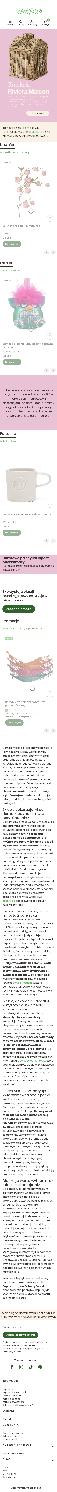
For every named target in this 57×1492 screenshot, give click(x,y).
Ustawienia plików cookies (17, 1405)
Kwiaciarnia (9, 1477)
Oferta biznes (10, 1473)
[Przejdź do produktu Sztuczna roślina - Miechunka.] (28, 191)
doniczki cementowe (32, 1061)
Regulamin (8, 1389)
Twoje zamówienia (13, 1433)
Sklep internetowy (25, 1487)
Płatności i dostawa (13, 1453)
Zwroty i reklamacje (13, 1395)
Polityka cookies (11, 1398)
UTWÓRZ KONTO (35, 132)
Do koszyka (11, 244)
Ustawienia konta (12, 1436)
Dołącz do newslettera (20, 1335)
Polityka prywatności (14, 1401)
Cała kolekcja (8, 270)
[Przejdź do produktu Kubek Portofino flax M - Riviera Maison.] (28, 480)
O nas (6, 1467)
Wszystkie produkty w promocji (20, 628)
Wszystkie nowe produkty (14, 152)
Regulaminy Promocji (14, 1392)
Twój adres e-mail (12, 1327)
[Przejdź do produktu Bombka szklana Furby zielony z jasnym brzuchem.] (28, 309)
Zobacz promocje (18, 609)
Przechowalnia (10, 1439)
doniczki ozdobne (23, 983)
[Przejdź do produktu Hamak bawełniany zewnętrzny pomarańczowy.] (29, 667)
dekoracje (9, 901)
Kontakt (7, 1419)
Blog (5, 1470)
